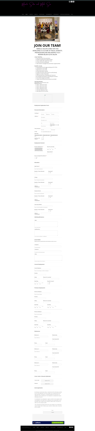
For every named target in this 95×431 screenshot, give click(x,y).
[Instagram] (69, 2)
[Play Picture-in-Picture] (56, 40)
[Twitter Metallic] (73, 2)
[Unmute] (38, 40)
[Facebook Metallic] (71, 2)
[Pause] (36, 40)
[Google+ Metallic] (72, 427)
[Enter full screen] (58, 40)
